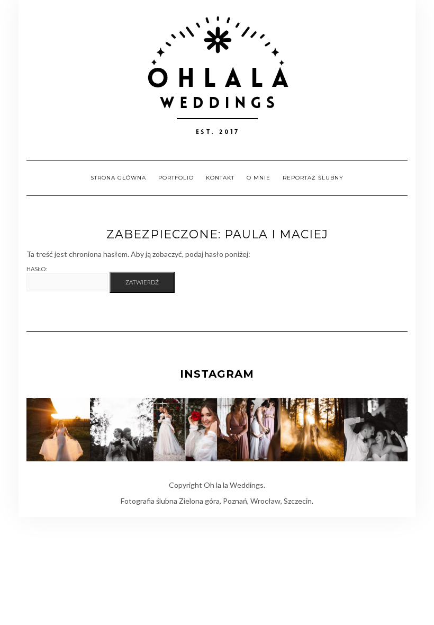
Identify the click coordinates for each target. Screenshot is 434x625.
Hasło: (36, 268)
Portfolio (176, 177)
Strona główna (118, 177)
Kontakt (220, 177)
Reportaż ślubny (313, 177)
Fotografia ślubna (149, 500)
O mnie (258, 177)
